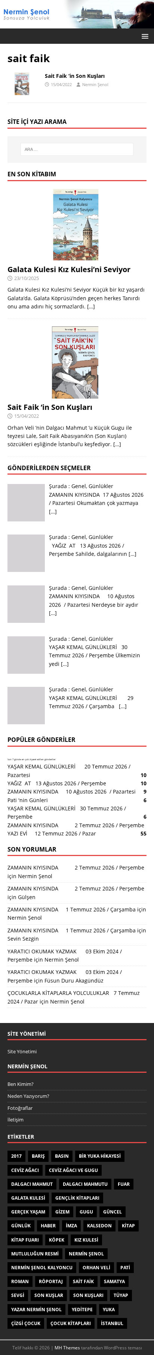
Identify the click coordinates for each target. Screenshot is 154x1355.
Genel (78, 486)
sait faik (83, 1281)
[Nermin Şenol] (77, 24)
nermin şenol (86, 1254)
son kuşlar (48, 1295)
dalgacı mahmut (32, 1184)
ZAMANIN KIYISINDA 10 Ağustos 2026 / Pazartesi (71, 791)
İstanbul (112, 1323)
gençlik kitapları (77, 1198)
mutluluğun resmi (35, 1254)
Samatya (114, 1281)
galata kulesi (28, 1198)
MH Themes (67, 1348)
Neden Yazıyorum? (28, 1096)
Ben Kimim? (20, 1084)
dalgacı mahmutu (85, 1184)
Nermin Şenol (95, 84)
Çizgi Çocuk (25, 1323)
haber (48, 1225)
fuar (124, 1184)
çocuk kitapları (70, 1323)
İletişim (15, 1119)
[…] (91, 306)
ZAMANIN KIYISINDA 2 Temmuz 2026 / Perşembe (75, 825)
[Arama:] (77, 149)
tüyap (121, 1295)
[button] (143, 35)
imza (71, 1225)
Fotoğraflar (20, 1108)
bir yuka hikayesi (100, 1156)
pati (125, 1267)
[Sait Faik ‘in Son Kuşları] (77, 394)
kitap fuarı (25, 1240)
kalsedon (99, 1225)
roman (20, 1281)
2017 (16, 1156)
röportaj (51, 1281)
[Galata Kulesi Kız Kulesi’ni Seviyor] (77, 256)
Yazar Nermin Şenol (36, 1309)
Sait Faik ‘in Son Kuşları (75, 75)
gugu (86, 1212)
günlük (21, 1225)
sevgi (17, 1295)
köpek (56, 1240)
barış (38, 1156)
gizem (62, 1212)
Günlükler (101, 486)
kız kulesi (86, 1240)
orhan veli (96, 1267)
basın (62, 1156)
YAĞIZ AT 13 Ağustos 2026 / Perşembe (56, 783)
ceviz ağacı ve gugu (73, 1170)
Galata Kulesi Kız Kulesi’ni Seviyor (68, 269)
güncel (112, 1212)
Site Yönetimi (22, 1051)
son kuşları (88, 1295)
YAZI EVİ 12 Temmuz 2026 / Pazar (53, 833)
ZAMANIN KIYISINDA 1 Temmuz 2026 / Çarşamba (71, 909)
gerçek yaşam (28, 1212)
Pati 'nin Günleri (27, 800)
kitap (128, 1225)
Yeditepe (82, 1309)
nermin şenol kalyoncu (42, 1267)
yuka (109, 1309)
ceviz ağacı (25, 1170)
